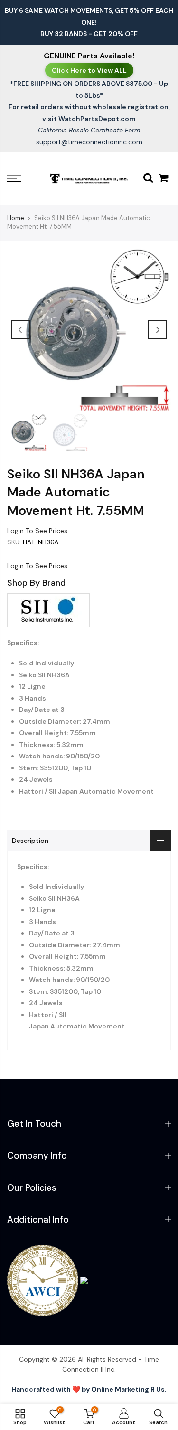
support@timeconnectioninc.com (89, 142)
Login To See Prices (37, 530)
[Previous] (20, 329)
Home (15, 218)
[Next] (157, 329)
